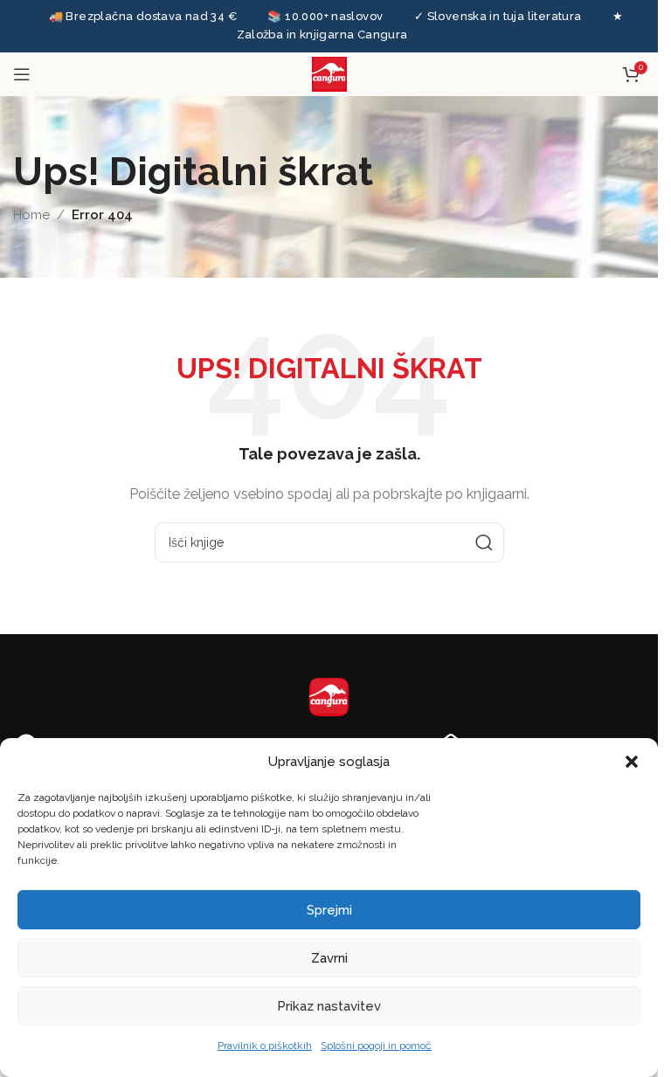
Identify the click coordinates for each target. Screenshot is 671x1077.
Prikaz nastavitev (329, 1006)
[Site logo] (329, 72)
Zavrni (329, 958)
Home (31, 215)
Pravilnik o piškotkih (265, 1045)
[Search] (484, 542)
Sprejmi (329, 910)
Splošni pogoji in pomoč (376, 1045)
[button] (631, 761)
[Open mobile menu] (21, 74)
